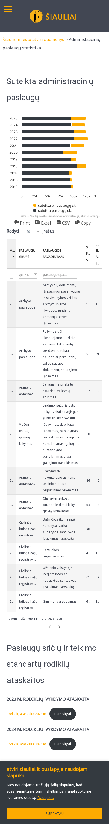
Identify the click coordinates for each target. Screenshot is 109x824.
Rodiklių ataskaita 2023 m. (27, 713)
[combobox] (30, 231)
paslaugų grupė (27, 253)
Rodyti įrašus (30, 231)
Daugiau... (45, 797)
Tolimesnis (59, 627)
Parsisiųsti (62, 713)
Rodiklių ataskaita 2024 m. (27, 743)
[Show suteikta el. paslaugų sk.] (55, 206)
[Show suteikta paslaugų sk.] (52, 211)
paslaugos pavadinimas (53, 253)
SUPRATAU (55, 813)
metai (13, 250)
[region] (54, 792)
